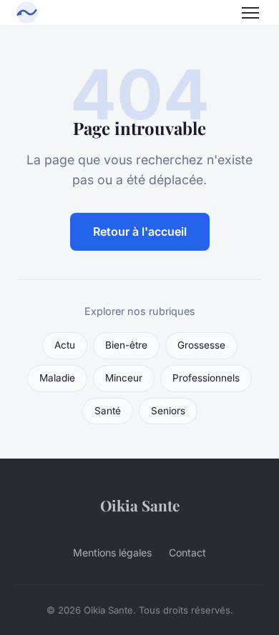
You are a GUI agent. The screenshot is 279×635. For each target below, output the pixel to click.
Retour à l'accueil (140, 231)
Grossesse (201, 345)
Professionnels (206, 378)
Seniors (168, 410)
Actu (64, 345)
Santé (107, 410)
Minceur (123, 378)
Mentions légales (112, 552)
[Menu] (250, 12)
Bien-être (126, 345)
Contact (187, 552)
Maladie (57, 378)
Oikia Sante (140, 505)
